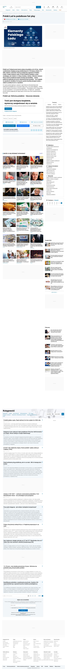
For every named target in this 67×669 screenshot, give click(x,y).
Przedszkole (15, 653)
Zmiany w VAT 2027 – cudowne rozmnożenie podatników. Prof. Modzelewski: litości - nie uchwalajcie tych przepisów (54, 116)
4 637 (39, 595)
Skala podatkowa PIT (50, 182)
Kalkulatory (50, 145)
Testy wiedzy (15, 662)
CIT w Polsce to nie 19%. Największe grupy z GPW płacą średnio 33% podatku (54, 125)
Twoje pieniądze (37, 10)
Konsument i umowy (26, 643)
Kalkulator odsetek (37, 657)
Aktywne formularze (53, 166)
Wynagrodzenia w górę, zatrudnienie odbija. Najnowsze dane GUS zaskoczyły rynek (54, 134)
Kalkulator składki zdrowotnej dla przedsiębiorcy (52, 147)
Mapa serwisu (57, 666)
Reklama (51, 666)
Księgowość (8, 10)
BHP (14, 646)
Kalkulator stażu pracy (37, 658)
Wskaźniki (50, 176)
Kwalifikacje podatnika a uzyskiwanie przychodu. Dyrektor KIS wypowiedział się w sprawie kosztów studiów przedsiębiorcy (54, 122)
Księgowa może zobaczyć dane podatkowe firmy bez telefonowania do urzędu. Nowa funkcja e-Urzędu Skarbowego (54, 107)
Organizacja (5, 653)
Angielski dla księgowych (31, 414)
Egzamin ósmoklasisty (16, 661)
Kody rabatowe (56, 656)
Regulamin (33, 666)
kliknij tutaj (28, 615)
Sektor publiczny (24, 10)
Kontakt (46, 666)
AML (44, 647)
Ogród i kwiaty (56, 646)
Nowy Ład (10, 118)
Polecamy (47, 327)
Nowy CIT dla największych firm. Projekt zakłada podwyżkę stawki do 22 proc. (53, 137)
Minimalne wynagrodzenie (48, 654)
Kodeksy (24, 659)
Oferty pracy (56, 661)
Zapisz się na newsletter (38, 122)
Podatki (10, 413)
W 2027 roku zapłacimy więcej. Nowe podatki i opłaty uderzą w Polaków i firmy (53, 110)
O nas (4, 666)
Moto (43, 10)
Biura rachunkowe (47, 639)
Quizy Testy (48, 193)
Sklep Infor (25, 647)
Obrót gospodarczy (23, 413)
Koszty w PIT (48, 183)
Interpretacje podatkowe (50, 194)
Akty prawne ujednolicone (27, 658)
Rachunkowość (49, 167)
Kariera (38, 666)
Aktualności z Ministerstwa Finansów (19, 414)
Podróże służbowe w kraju (48, 653)
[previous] (28, 596)
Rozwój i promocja (6, 657)
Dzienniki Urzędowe (26, 656)
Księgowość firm (6, 639)
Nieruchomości (49, 10)
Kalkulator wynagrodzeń (50, 151)
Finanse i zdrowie (36, 647)
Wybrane (59, 104)
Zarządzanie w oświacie (17, 658)
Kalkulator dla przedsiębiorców (52, 149)
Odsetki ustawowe (47, 658)
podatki (15, 118)
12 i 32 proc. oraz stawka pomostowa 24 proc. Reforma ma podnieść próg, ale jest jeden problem (53, 119)
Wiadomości (5, 413)
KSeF (60, 10)
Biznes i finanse (36, 641)
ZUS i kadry (31, 413)
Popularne (49, 104)
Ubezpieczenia (15, 643)
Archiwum (55, 654)
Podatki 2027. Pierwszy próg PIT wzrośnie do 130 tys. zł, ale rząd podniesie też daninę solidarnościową (54, 131)
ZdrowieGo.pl (56, 653)
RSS (42, 666)
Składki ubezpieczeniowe (48, 656)
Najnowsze (54, 104)
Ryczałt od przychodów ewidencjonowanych (50, 186)
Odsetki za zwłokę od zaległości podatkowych (52, 180)
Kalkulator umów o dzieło (51, 154)
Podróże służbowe (47, 657)
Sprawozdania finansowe (48, 646)
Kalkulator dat (49, 163)
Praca (24, 646)
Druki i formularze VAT (50, 172)
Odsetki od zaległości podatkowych (53, 160)
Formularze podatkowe (50, 173)
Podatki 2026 (48, 240)
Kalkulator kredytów (50, 157)
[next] (42, 596)
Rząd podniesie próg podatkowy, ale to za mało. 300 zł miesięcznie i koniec (54, 113)
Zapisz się (23, 610)
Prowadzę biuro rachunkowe (48, 642)
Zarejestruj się (8, 108)
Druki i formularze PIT (50, 170)
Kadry (13, 10)
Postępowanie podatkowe (51, 169)
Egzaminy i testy (15, 657)
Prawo (30, 10)
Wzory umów (56, 657)
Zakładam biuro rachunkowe (48, 641)
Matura (14, 659)
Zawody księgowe (6, 646)
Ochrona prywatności (11, 666)
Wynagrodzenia (15, 642)
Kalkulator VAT (49, 159)
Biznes (18, 10)
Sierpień (56, 200)
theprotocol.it (56, 659)
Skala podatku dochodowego (48, 659)
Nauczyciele (15, 656)
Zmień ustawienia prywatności (23, 666)
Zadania (4, 656)
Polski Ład (5, 118)
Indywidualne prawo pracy (17, 641)
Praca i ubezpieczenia (37, 643)
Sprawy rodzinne (26, 641)
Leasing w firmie (36, 646)
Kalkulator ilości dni (50, 162)
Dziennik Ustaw (25, 653)
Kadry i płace (5, 658)
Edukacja (55, 10)
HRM (14, 647)
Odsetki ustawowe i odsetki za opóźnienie (54, 177)
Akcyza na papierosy (50, 191)
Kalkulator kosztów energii (51, 156)
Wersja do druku (10, 122)
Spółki (34, 642)
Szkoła (14, 654)
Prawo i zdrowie (26, 648)
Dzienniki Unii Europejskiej (27, 657)
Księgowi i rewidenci (7, 414)
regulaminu (23, 607)
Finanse (55, 643)
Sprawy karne (25, 642)
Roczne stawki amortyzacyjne (51, 188)
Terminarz (50, 200)
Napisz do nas (24, 122)
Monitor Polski (25, 654)
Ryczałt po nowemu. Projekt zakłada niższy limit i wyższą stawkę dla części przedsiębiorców (54, 140)
